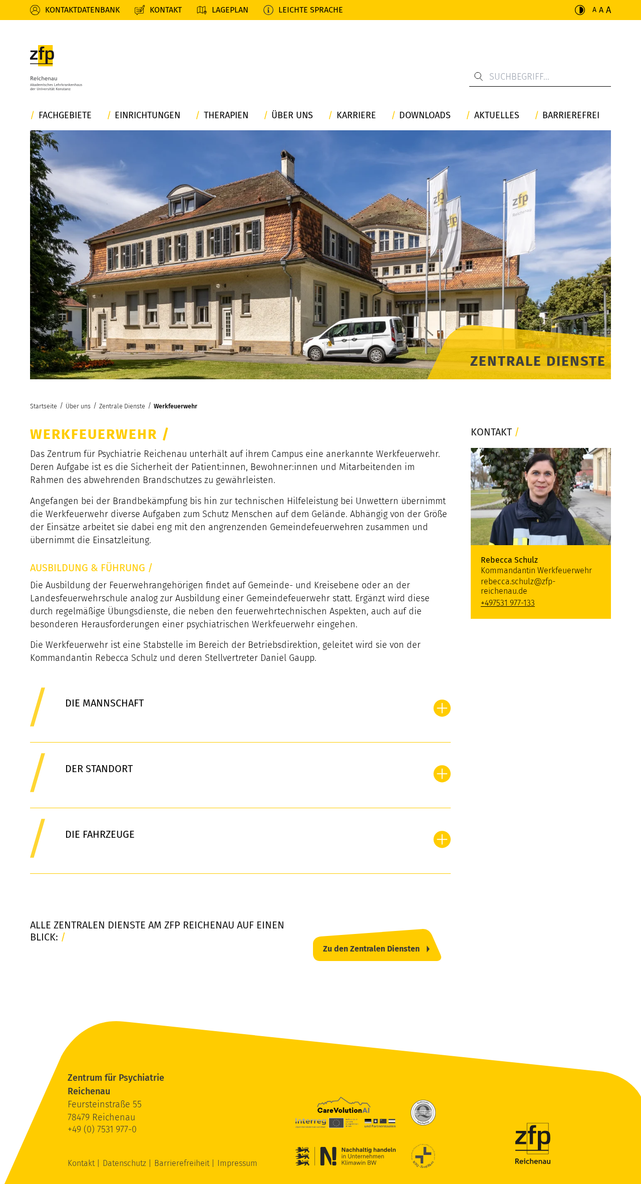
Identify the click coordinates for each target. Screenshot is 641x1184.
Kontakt (166, 10)
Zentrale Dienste (122, 406)
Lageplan (230, 10)
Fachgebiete (65, 115)
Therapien (226, 115)
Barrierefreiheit (182, 1163)
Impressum (237, 1163)
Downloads (425, 115)
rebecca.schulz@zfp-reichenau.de (518, 586)
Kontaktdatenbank (82, 10)
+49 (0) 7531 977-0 (102, 1129)
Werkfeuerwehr (175, 406)
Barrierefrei (570, 115)
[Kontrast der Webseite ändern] (580, 10)
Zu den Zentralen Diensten (371, 949)
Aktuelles (496, 115)
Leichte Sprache (310, 10)
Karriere (356, 115)
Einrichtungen (147, 115)
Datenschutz (125, 1163)
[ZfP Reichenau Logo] (56, 67)
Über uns (292, 115)
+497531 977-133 (508, 603)
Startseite (43, 406)
